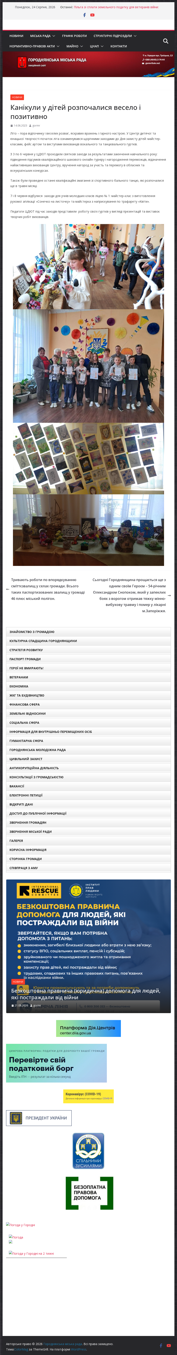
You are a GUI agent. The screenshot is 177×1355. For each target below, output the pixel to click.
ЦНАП (94, 46)
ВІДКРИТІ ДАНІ (21, 804)
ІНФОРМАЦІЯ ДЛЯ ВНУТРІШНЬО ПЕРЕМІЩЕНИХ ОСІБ (50, 732)
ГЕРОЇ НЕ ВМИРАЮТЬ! (26, 668)
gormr (36, 125)
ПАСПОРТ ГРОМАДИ (25, 659)
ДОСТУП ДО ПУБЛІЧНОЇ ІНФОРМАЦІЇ (37, 813)
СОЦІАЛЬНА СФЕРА (24, 723)
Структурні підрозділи (113, 36)
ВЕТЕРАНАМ (18, 677)
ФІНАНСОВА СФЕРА (24, 704)
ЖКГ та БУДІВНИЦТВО (26, 695)
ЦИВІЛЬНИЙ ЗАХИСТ (25, 759)
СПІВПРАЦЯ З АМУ (23, 868)
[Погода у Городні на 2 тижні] (31, 1247)
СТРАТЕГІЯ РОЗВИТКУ (26, 650)
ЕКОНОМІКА (18, 686)
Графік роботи (74, 36)
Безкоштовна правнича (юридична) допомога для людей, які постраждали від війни (85, 994)
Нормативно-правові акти (32, 46)
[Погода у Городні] (20, 1218)
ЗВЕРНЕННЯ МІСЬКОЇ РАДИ (30, 832)
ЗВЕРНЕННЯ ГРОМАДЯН (27, 822)
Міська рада (40, 36)
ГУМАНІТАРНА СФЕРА (26, 741)
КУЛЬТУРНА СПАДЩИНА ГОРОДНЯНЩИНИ (43, 641)
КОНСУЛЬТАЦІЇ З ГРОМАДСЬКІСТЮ (36, 777)
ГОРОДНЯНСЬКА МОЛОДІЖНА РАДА (37, 750)
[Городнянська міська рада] (88, 54)
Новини (16, 36)
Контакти (119, 46)
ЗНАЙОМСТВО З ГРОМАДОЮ (31, 632)
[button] (53, 36)
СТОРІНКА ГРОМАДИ (25, 859)
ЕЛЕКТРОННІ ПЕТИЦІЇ (26, 795)
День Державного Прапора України (100, 7)
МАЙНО (72, 46)
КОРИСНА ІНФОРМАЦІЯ (27, 850)
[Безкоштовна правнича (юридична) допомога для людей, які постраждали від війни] (88, 882)
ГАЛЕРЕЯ (16, 841)
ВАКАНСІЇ (16, 786)
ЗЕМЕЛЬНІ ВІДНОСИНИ (27, 713)
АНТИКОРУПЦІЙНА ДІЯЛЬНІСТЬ (34, 768)
